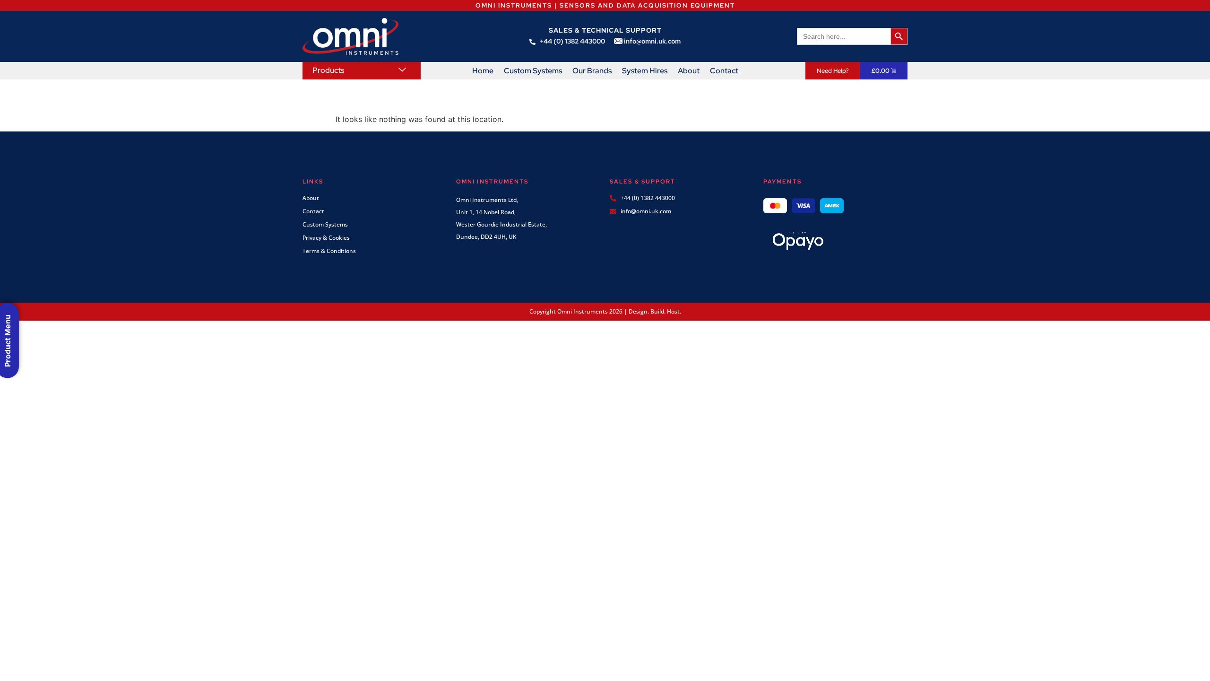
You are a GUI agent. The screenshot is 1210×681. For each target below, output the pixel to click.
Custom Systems (533, 71)
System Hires (644, 71)
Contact (724, 71)
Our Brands (592, 71)
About (689, 71)
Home (482, 71)
